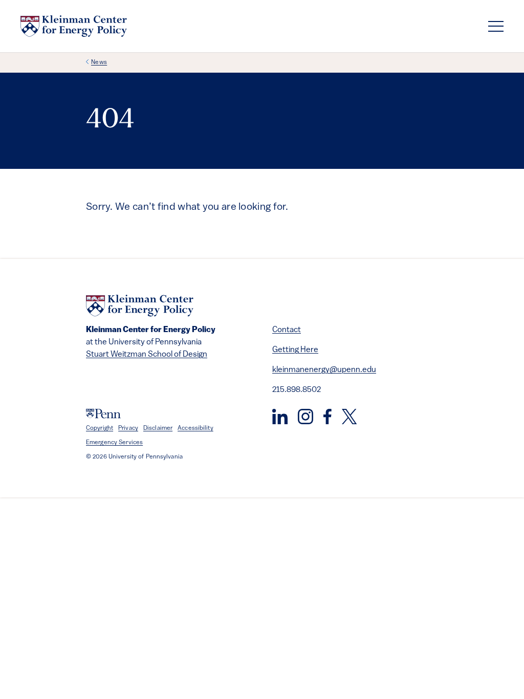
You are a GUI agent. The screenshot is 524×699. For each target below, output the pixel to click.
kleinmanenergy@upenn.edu (324, 370)
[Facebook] (327, 416)
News (99, 62)
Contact (286, 330)
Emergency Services (114, 443)
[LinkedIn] (280, 416)
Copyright (99, 428)
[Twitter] (349, 416)
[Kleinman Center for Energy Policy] (73, 26)
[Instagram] (305, 416)
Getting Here (295, 350)
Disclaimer (157, 428)
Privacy (128, 428)
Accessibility (195, 428)
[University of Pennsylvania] (103, 414)
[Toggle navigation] (496, 26)
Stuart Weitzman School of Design (146, 355)
